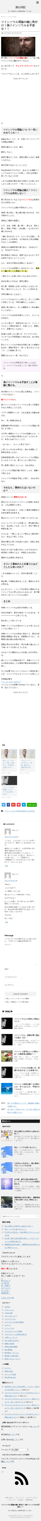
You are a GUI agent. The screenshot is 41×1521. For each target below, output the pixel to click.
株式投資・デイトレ (12, 1353)
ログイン (8, 1368)
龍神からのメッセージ (12, 1359)
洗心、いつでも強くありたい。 (26, 1147)
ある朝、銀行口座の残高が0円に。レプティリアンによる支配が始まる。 (27, 1181)
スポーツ (8, 1325)
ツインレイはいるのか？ (11, 682)
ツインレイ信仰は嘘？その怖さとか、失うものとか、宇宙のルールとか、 (27, 1086)
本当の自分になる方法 (25, 811)
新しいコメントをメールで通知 (17, 998)
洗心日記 (20, 7)
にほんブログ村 (7, 1298)
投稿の (9, 1371)
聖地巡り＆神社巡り (12, 1356)
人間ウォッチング (11, 1337)
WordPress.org (10, 1377)
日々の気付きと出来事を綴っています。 (20, 1510)
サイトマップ (20, 1497)
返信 (6, 866)
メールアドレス (11, 977)
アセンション (9, 1310)
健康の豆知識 (9, 1344)
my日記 (7, 1307)
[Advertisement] (20, 100)
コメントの (10, 1374)
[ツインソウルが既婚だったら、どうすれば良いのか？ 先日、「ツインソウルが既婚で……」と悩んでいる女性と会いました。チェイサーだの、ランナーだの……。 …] (9, 780)
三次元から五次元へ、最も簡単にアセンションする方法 (27, 1164)
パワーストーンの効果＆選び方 (16, 1334)
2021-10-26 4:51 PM (11, 881)
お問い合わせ (9, 1497)
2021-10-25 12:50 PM (11, 837)
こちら (35, 1426)
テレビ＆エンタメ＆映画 (13, 1331)
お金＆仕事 (9, 1313)
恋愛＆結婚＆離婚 (11, 1347)
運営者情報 (29, 1500)
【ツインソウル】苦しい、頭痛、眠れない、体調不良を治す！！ (26, 765)
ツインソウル (10, 811)
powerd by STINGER (24, 1517)
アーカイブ (5, 1450)
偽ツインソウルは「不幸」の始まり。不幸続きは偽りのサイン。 (8, 765)
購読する (7, 1121)
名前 (7, 969)
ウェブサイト (9, 985)
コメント (8, 944)
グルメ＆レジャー (11, 1316)
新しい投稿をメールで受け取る (17, 1002)
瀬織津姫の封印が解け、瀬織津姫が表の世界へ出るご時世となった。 (27, 1199)
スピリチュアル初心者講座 (14, 1322)
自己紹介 (20, 1500)
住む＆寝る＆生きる (12, 1341)
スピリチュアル (10, 1319)
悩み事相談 (9, 1350)
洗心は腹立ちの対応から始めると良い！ (19, 1226)
